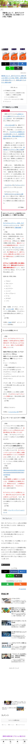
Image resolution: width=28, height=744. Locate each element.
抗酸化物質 (18, 227)
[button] (18, 68)
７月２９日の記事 (10, 125)
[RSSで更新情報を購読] (20, 584)
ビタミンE (18, 247)
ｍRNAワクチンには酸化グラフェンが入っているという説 (13, 116)
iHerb (9, 322)
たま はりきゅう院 (13, 412)
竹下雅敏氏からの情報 (9, 90)
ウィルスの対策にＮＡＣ (12, 97)
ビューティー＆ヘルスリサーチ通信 (14, 99)
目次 (12, 87)
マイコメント (7, 101)
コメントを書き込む (14, 720)
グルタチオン (8, 185)
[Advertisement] (14, 33)
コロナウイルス (6, 564)
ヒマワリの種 (10, 309)
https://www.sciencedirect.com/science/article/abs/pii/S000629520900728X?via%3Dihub (13, 472)
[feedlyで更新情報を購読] (7, 584)
